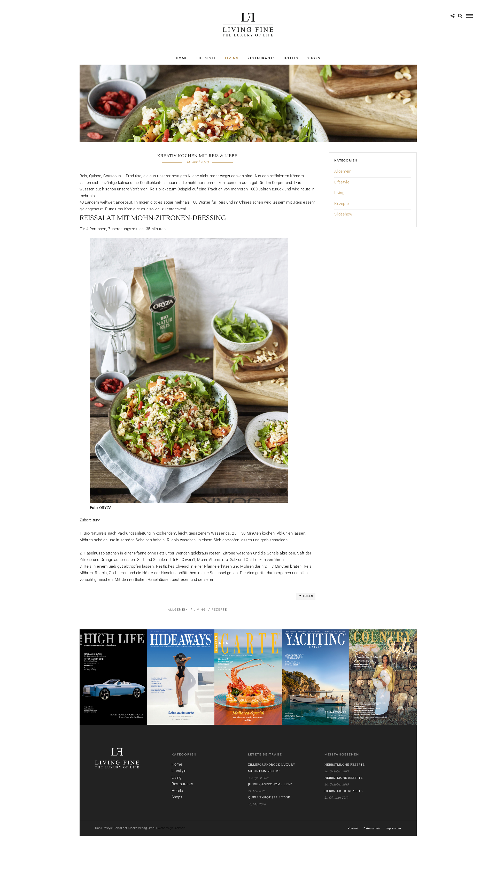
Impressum (393, 828)
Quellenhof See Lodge (269, 797)
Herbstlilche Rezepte (344, 765)
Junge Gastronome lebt (270, 784)
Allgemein (178, 609)
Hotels (291, 58)
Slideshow (343, 214)
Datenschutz (371, 828)
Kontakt (353, 828)
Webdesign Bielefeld (171, 828)
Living (232, 58)
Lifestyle (206, 58)
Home (182, 58)
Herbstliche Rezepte (343, 778)
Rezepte (219, 609)
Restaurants (261, 58)
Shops (313, 58)
